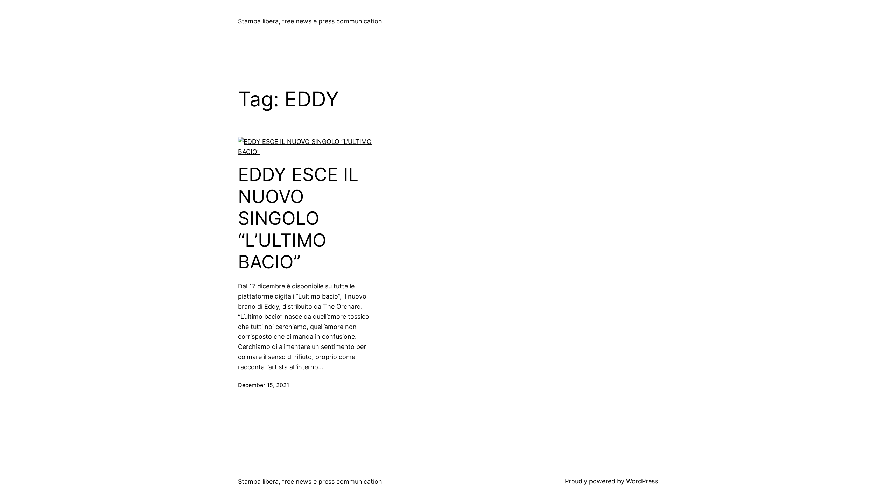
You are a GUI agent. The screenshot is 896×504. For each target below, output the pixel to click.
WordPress (642, 481)
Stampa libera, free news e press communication (310, 21)
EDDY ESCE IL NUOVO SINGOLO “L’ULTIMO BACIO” (298, 218)
